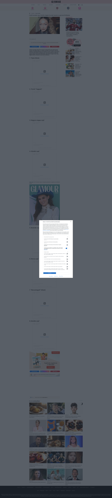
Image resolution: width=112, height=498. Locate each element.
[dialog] (56, 249)
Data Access (56, 276)
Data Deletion (51, 276)
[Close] (71, 222)
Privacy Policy (61, 276)
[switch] (67, 239)
